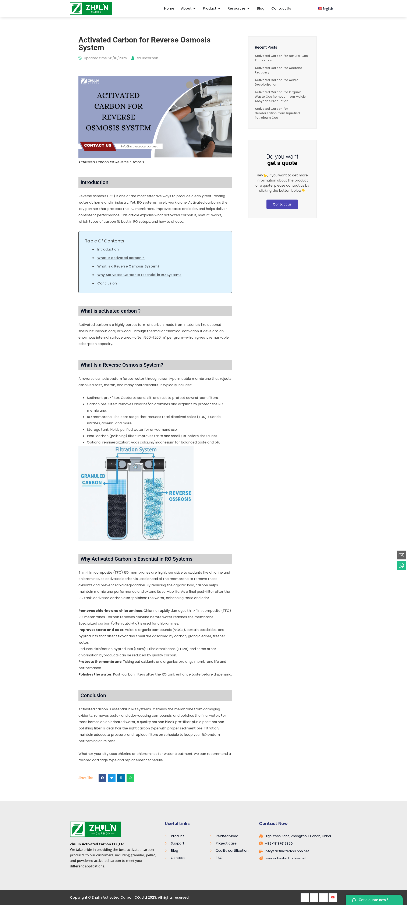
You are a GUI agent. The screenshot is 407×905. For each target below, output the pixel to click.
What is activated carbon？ (121, 257)
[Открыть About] (194, 8)
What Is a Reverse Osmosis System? (128, 266)
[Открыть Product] (219, 8)
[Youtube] (333, 897)
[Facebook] (305, 897)
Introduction (108, 249)
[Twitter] (314, 897)
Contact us (282, 204)
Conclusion (107, 283)
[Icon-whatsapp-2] (401, 565)
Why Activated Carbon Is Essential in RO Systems (139, 274)
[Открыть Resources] (248, 8)
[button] (102, 778)
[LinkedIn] (323, 897)
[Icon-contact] (401, 555)
